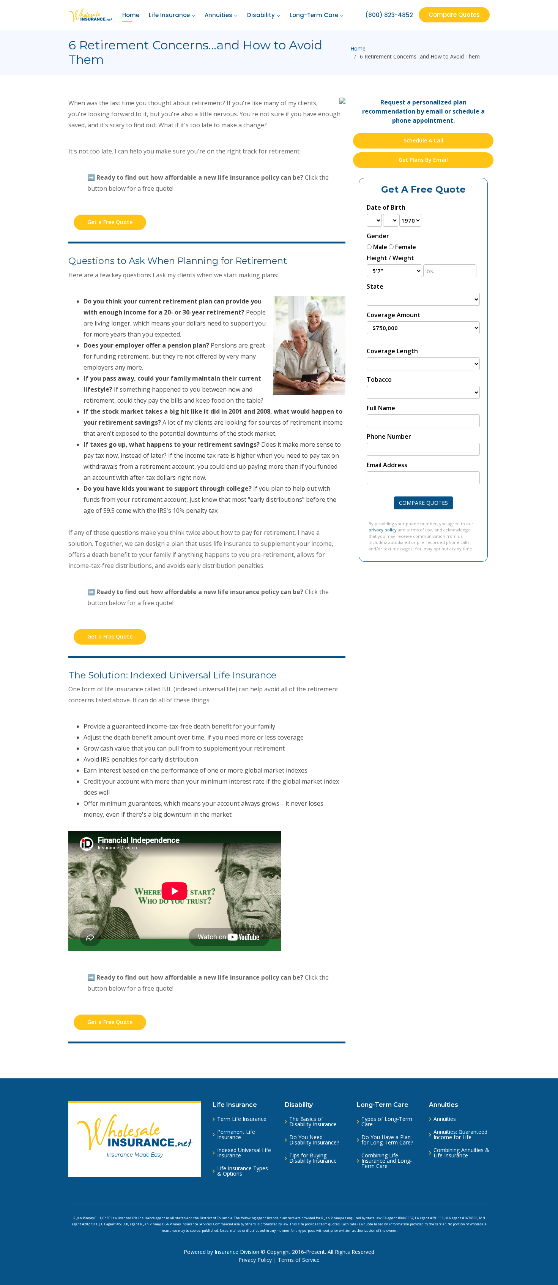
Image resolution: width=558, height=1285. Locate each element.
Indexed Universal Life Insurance (244, 1152)
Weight (403, 258)
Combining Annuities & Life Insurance (461, 1152)
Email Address (387, 465)
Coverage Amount (394, 315)
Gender (378, 236)
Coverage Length (392, 351)
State (375, 286)
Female (405, 247)
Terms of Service (299, 1259)
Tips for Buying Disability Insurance (313, 1158)
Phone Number (389, 436)
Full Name (381, 408)
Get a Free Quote (109, 222)
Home (130, 15)
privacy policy (383, 530)
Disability (261, 15)
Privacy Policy (255, 1259)
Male (380, 247)
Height (377, 258)
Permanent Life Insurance (236, 1134)
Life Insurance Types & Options (242, 1171)
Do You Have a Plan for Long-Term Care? (387, 1140)
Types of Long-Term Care (386, 1121)
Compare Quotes (454, 15)
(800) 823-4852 (389, 15)
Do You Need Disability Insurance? (314, 1140)
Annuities (218, 15)
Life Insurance (169, 15)
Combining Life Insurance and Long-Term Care (386, 1161)
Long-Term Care (314, 15)
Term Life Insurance (241, 1119)
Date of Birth (386, 207)
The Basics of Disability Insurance (313, 1121)
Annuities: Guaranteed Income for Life (460, 1134)
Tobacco (379, 379)
